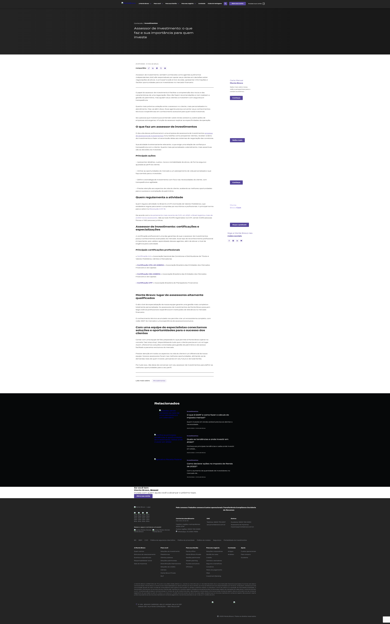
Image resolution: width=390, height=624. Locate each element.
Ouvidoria (251, 507)
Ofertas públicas (167, 557)
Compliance (241, 507)
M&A (208, 573)
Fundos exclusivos (192, 564)
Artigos (230, 551)
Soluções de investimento (170, 551)
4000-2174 (180, 526)
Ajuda (243, 548)
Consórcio (210, 567)
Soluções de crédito (168, 567)
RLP (162, 576)
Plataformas (165, 554)
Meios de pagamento (214, 570)
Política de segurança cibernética (162, 540)
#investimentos (159, 381)
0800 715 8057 (220, 522)
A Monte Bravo (139, 548)
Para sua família (192, 548)
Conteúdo (138, 23)
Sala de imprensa (140, 564)
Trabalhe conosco (196, 507)
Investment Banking (213, 576)
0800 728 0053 (245, 522)
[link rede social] (135, 517)
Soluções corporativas (214, 551)
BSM (140, 540)
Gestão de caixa (212, 554)
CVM (146, 540)
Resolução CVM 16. (158, 209)
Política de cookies (204, 540)
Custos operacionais (213, 507)
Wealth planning (192, 560)
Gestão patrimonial (193, 557)
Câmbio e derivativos (214, 560)
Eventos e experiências (142, 557)
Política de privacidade (186, 540)
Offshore (189, 567)
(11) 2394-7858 (192, 532)
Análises (231, 554)
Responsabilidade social (143, 560)
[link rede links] (143, 531)
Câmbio (163, 570)
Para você (164, 548)
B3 (135, 540)
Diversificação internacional (171, 564)
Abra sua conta (237, 3)
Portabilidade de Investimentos (235, 540)
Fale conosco (182, 507)
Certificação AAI (144, 256)
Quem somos (139, 551)
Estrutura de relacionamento (144, 554)
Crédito (209, 557)
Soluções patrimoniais (169, 560)
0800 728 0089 (194, 529)
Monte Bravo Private (168, 573)
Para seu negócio (213, 548)
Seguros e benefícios (214, 564)
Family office (190, 551)
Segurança (217, 540)
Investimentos (151, 23)
